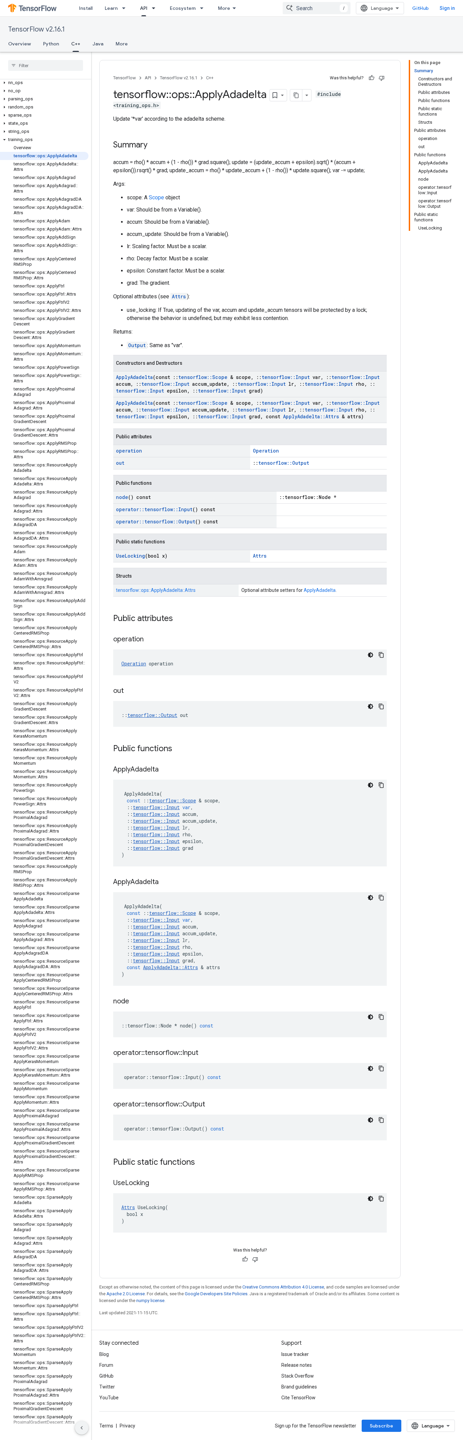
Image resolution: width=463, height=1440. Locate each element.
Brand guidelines (299, 1386)
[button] (44, 83)
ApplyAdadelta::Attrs (311, 416)
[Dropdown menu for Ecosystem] (204, 8)
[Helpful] (371, 78)
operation (129, 450)
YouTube (109, 1397)
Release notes (296, 1365)
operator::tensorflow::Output (155, 521)
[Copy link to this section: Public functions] (179, 749)
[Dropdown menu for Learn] (126, 8)
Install (86, 8)
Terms (106, 1425)
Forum (106, 1365)
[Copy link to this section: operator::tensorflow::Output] (212, 1105)
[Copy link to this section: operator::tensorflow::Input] (205, 1053)
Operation (266, 450)
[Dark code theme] (370, 654)
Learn (111, 8)
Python (51, 44)
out (120, 463)
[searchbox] (45, 65)
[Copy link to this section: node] (136, 1002)
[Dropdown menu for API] (155, 8)
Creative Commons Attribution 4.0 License (283, 1286)
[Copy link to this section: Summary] (154, 145)
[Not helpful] (382, 78)
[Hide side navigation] (81, 1428)
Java (98, 44)
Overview (19, 44)
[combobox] (316, 8)
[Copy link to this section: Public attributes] (179, 619)
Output (137, 345)
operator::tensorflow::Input (154, 509)
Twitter (107, 1386)
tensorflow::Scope (202, 377)
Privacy (127, 1425)
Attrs (179, 296)
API (143, 8)
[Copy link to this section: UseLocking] (156, 1183)
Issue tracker (295, 1354)
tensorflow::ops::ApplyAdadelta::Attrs (156, 590)
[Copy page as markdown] (296, 95)
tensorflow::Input (286, 377)
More (224, 8)
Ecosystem (183, 8)
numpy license (150, 1300)
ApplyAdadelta (134, 377)
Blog (104, 1354)
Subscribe (381, 1426)
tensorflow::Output (283, 463)
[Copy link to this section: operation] (150, 640)
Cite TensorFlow (298, 1397)
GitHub (420, 8)
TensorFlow (124, 77)
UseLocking (130, 556)
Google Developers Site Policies (216, 1293)
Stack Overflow (297, 1376)
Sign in (447, 8)
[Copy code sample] (381, 654)
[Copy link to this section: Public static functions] (201, 1163)
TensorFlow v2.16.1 (36, 29)
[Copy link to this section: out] (130, 691)
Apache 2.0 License (125, 1293)
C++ (75, 44)
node (122, 497)
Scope (156, 197)
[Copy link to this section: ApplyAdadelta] (165, 770)
